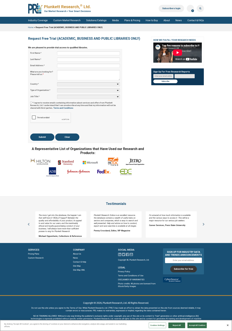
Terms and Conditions (63, 108)
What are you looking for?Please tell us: (41, 73)
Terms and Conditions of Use (130, 276)
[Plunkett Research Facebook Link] (127, 255)
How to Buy (152, 20)
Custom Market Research (67, 20)
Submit (42, 137)
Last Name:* (35, 59)
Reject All (177, 325)
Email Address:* (37, 65)
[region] (116, 325)
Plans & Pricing (132, 20)
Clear (67, 137)
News (178, 20)
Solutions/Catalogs (96, 20)
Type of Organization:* (40, 90)
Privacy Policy (124, 271)
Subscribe (165, 81)
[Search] (200, 8)
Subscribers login (171, 8)
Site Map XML (79, 270)
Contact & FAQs (195, 20)
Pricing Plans (33, 254)
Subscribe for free (183, 269)
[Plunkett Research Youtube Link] (131, 255)
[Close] (228, 325)
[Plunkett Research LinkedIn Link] (119, 255)
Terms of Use (76, 308)
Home (30, 27)
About (167, 20)
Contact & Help (79, 262)
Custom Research (36, 258)
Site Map (77, 266)
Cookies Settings (157, 325)
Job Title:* (35, 96)
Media (115, 20)
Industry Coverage (38, 20)
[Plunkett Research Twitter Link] (124, 255)
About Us (77, 254)
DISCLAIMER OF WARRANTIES (131, 280)
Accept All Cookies (197, 325)
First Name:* (35, 53)
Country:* (34, 84)
